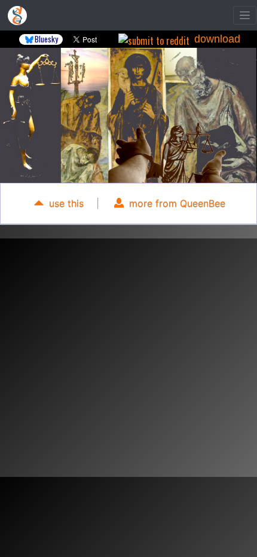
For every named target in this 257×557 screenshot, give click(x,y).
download (217, 39)
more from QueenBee (175, 203)
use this (65, 203)
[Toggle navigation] (244, 15)
